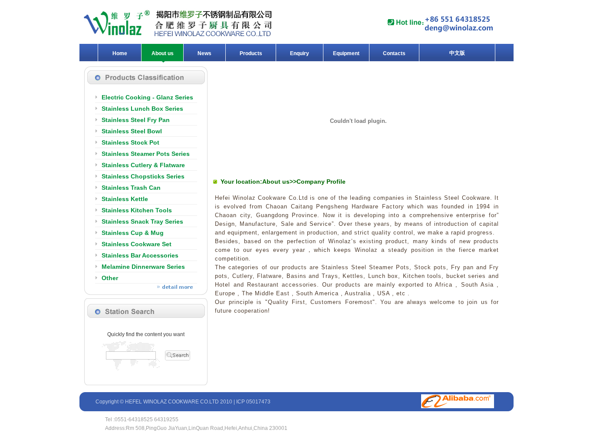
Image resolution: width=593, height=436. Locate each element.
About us (163, 53)
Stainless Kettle (125, 198)
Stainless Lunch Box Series (142, 108)
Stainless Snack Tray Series (142, 221)
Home (119, 53)
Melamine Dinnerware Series (143, 266)
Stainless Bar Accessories (140, 255)
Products (251, 53)
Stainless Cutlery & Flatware (143, 165)
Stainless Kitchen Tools (137, 210)
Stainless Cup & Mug (133, 232)
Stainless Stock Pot (130, 142)
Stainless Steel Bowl (132, 131)
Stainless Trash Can (131, 187)
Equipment (346, 53)
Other (110, 277)
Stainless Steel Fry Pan (136, 119)
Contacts (394, 53)
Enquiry (299, 53)
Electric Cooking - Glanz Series (147, 97)
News (204, 53)
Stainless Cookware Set (136, 244)
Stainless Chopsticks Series (143, 176)
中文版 (457, 53)
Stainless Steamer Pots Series (146, 153)
